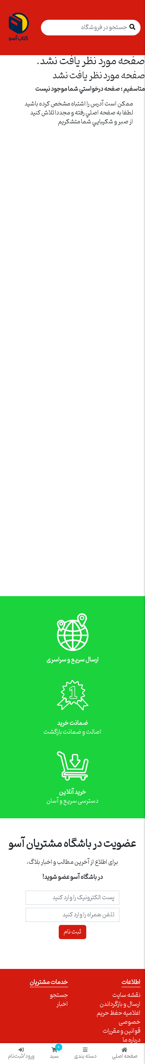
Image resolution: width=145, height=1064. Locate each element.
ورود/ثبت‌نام (21, 1055)
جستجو (59, 995)
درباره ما (132, 1040)
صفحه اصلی (125, 1055)
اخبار (62, 1004)
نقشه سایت (126, 995)
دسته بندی (85, 1055)
